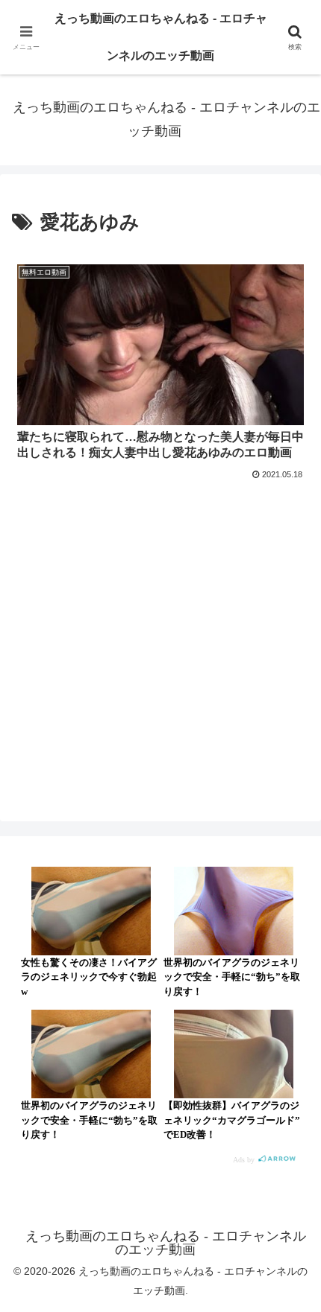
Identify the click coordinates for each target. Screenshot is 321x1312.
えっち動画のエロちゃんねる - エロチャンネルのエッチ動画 (160, 37)
